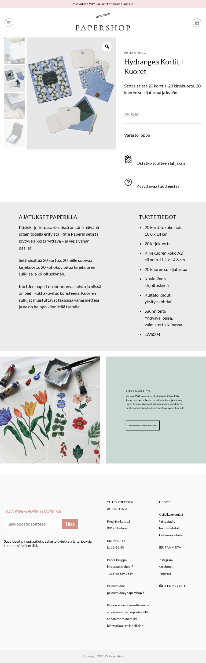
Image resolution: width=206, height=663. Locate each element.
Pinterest (165, 574)
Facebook (165, 567)
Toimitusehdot (169, 528)
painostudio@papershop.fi (126, 593)
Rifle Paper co (135, 52)
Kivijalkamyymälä (171, 514)
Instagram (166, 560)
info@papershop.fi (120, 567)
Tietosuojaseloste (171, 535)
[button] (9, 22)
